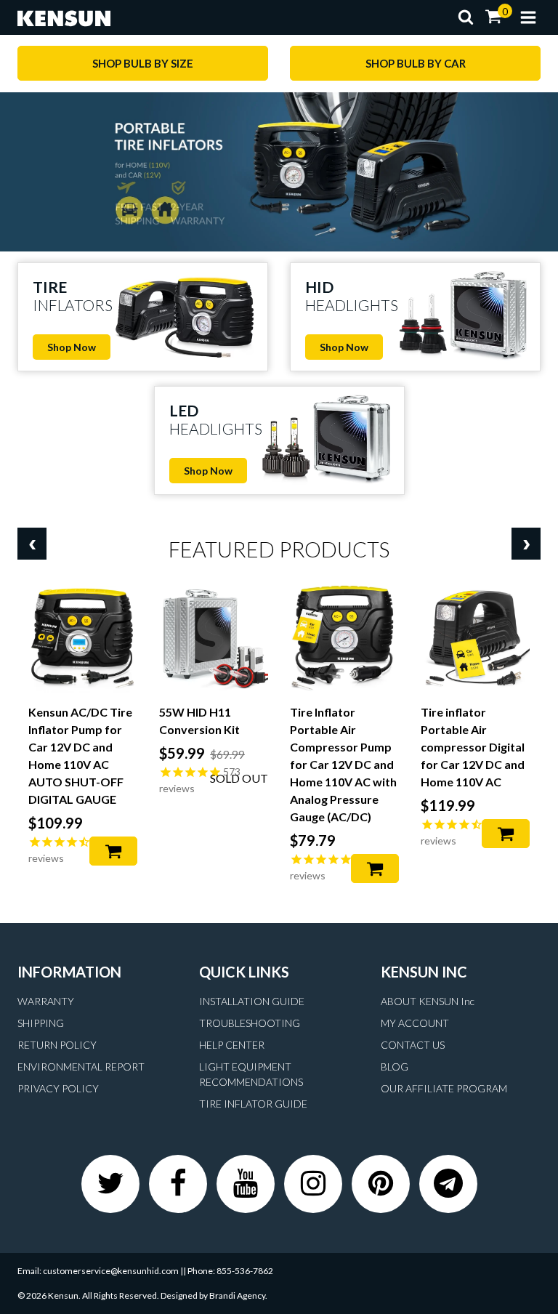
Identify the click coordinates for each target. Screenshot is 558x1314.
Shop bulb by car (415, 63)
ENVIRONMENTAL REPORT (81, 1066)
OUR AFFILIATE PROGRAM (444, 1088)
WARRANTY (45, 1001)
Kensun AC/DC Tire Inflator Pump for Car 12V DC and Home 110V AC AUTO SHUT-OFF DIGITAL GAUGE (80, 755)
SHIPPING (40, 1023)
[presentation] (31, 544)
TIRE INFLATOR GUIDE (253, 1103)
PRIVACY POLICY (58, 1088)
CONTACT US (413, 1045)
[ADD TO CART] (113, 851)
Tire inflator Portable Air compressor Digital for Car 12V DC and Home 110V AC (473, 747)
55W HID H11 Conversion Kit (199, 720)
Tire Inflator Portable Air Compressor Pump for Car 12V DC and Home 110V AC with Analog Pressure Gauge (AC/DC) (343, 764)
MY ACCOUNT (415, 1023)
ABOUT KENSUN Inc (427, 1001)
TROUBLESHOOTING (249, 1023)
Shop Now (71, 347)
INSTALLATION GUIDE (251, 1001)
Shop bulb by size (142, 63)
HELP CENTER (231, 1045)
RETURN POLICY (57, 1045)
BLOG (394, 1066)
